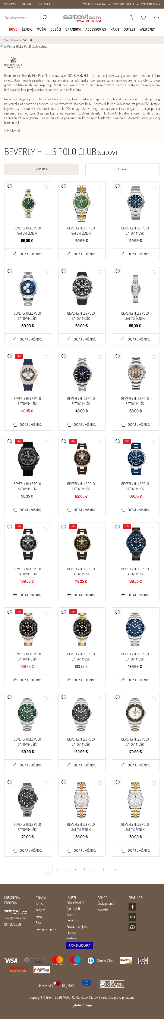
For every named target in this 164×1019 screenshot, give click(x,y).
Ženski (27, 29)
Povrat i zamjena (77, 926)
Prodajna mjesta (45, 929)
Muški (41, 29)
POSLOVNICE (44, 4)
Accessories (95, 29)
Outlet (129, 29)
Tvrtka (39, 903)
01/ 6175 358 (12, 924)
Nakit (114, 29)
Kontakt (103, 910)
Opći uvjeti (73, 908)
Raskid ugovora (79, 945)
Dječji (55, 29)
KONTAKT (26, 4)
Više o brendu (13, 131)
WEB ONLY (147, 29)
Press (38, 916)
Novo (13, 29)
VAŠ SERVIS (10, 4)
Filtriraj (122, 169)
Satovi (94, 997)
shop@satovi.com (15, 918)
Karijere (40, 910)
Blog (38, 923)
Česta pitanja (106, 903)
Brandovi (73, 29)
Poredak (41, 169)
